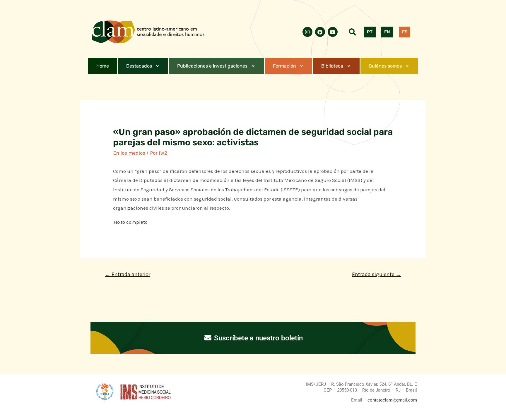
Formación (284, 66)
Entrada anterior (127, 274)
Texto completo (130, 222)
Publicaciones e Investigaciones (212, 66)
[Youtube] (333, 32)
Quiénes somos (385, 66)
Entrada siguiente (376, 274)
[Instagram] (307, 32)
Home (102, 66)
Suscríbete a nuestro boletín (257, 338)
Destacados (139, 66)
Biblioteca (332, 66)
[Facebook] (320, 32)
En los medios (129, 153)
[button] (143, 66)
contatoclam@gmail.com (391, 400)
